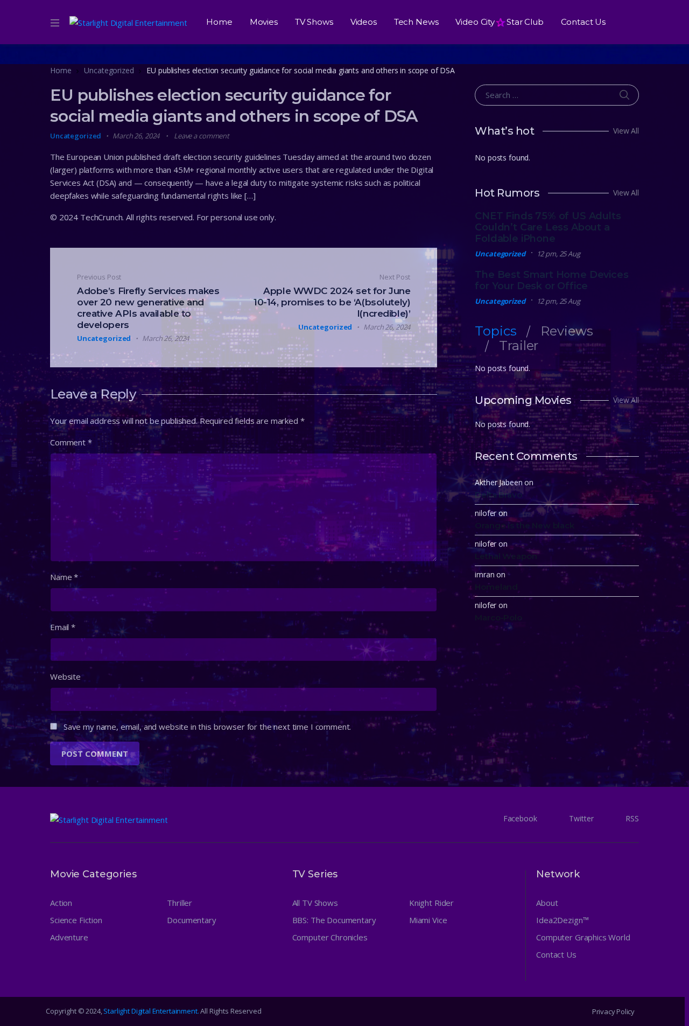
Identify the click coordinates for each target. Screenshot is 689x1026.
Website (65, 676)
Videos (363, 22)
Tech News (416, 22)
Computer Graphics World (583, 937)
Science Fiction (76, 920)
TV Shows (314, 22)
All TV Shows (315, 902)
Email (62, 627)
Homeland (496, 587)
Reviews (566, 331)
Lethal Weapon (506, 556)
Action (61, 902)
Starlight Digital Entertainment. (151, 1011)
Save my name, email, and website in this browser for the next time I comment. (207, 726)
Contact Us (583, 22)
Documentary (191, 920)
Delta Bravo (498, 495)
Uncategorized (108, 70)
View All (626, 130)
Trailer (518, 345)
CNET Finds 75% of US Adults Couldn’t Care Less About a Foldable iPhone (548, 227)
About (547, 902)
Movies (264, 22)
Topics (495, 331)
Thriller (179, 902)
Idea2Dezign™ (562, 920)
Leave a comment (201, 136)
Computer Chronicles (330, 937)
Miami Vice (428, 920)
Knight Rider (431, 902)
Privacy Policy (613, 1011)
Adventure (69, 937)
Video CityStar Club (499, 22)
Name (64, 576)
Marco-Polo (498, 617)
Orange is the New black (524, 525)
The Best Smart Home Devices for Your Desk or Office (551, 280)
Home (219, 22)
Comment (71, 442)
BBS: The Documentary (334, 920)
